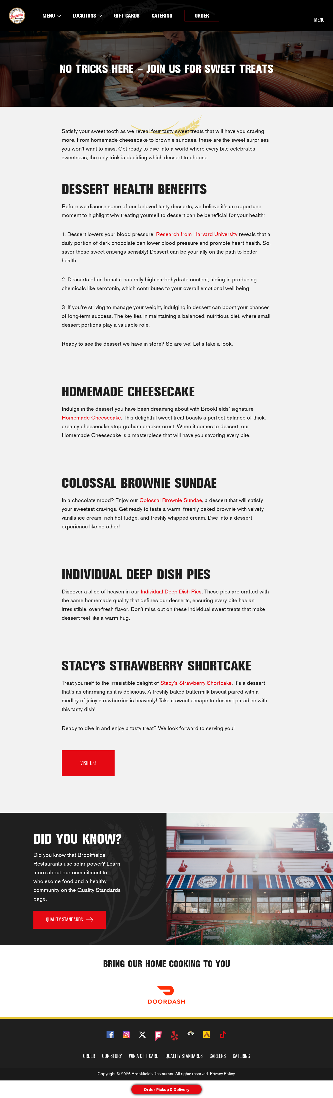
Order (89, 1056)
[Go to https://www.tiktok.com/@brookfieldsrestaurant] (222, 1035)
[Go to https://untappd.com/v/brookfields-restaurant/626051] (206, 1034)
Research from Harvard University (196, 234)
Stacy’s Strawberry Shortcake (196, 683)
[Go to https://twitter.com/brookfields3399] (142, 1035)
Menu (319, 20)
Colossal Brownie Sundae (170, 500)
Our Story (112, 1056)
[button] (202, 15)
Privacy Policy (222, 1073)
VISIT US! (88, 763)
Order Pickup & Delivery (166, 1089)
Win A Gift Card (143, 1056)
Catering (241, 1056)
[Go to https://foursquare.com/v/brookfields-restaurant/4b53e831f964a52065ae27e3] (158, 1036)
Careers (218, 1056)
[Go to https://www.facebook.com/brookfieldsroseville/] (110, 1034)
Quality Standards (184, 1056)
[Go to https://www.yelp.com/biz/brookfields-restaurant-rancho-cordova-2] (174, 1036)
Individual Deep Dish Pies (171, 591)
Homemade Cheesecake (91, 417)
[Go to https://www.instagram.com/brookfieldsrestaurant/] (126, 1034)
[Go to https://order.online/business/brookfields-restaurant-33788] (166, 995)
